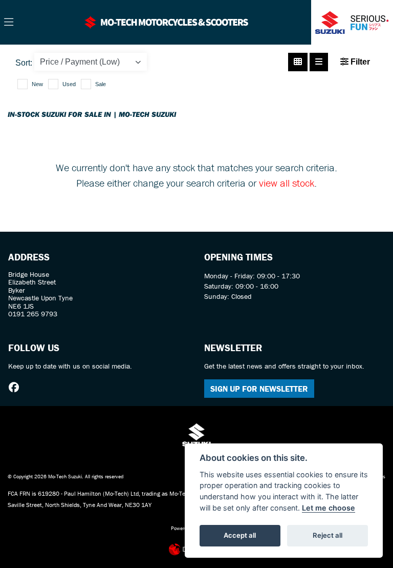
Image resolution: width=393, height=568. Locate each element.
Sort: (23, 62)
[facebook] (16, 387)
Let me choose (328, 507)
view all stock (286, 182)
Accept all (240, 535)
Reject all (327, 535)
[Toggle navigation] (8, 22)
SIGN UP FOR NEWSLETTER (259, 388)
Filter (359, 61)
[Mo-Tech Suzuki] (166, 21)
